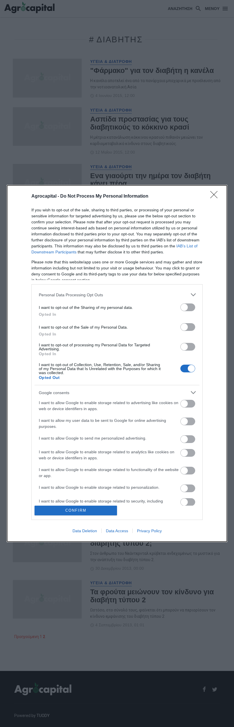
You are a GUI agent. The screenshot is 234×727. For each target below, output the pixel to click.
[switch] (187, 307)
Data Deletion (84, 531)
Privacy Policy (149, 531)
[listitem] (117, 295)
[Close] (215, 196)
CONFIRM (75, 510)
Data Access (117, 531)
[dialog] (117, 363)
